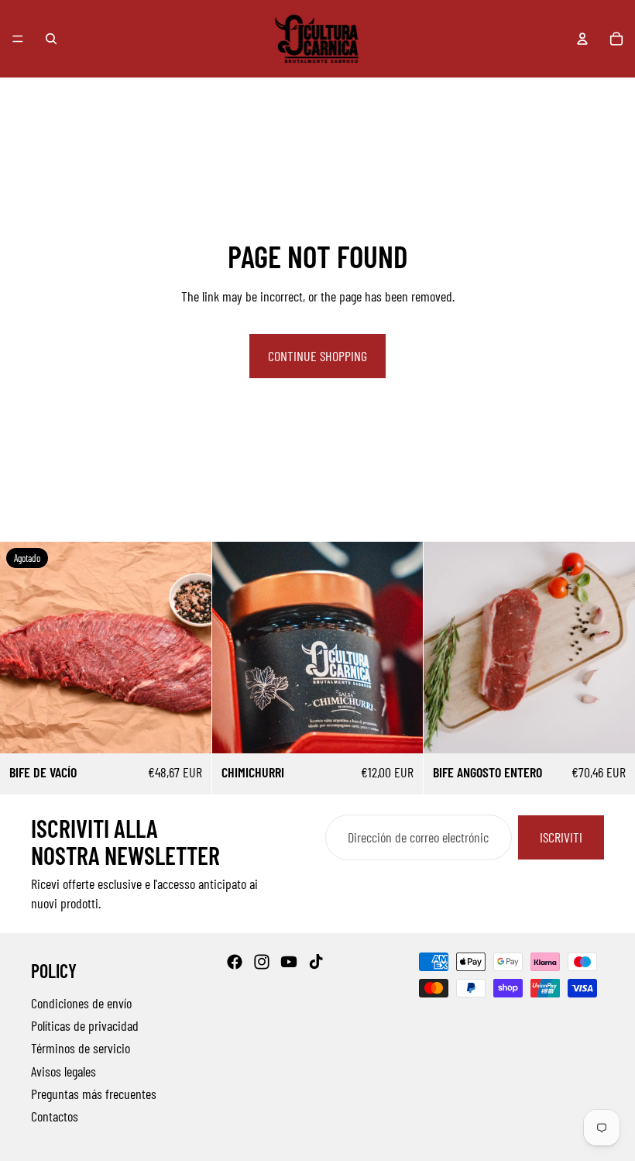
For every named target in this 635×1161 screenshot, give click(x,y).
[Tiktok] (316, 962)
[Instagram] (261, 962)
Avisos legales (63, 1070)
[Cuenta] (582, 39)
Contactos (54, 1115)
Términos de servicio (80, 1047)
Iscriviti (561, 837)
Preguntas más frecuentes (93, 1092)
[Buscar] (51, 39)
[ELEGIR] (400, 729)
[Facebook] (234, 962)
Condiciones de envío (81, 1002)
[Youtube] (289, 962)
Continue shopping (317, 355)
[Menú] (18, 39)
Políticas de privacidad (85, 1025)
